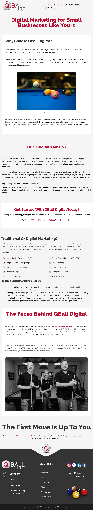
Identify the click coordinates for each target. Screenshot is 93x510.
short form (35, 436)
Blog (77, 5)
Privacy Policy (46, 497)
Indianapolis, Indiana (63, 326)
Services (48, 5)
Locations (68, 5)
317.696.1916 (14, 436)
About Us (58, 5)
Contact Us (50, 8)
